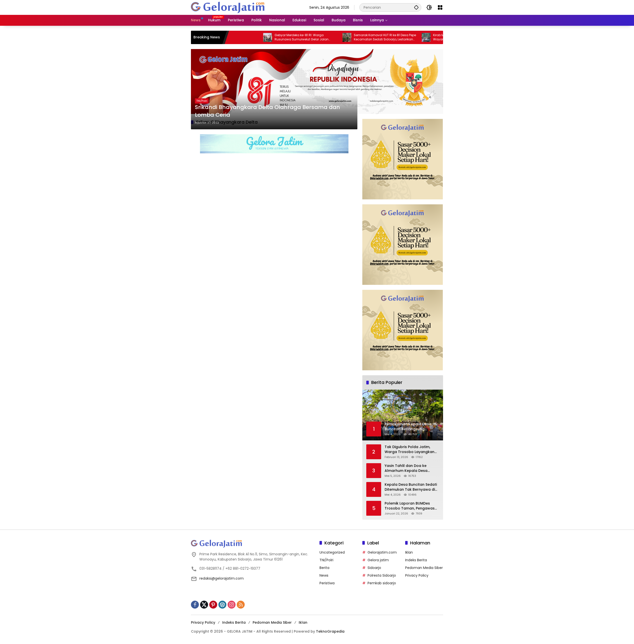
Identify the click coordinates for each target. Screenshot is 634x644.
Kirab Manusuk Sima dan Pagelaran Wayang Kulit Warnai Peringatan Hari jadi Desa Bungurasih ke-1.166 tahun (438, 37)
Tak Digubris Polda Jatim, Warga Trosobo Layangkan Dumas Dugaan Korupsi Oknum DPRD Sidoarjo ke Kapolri (409, 449)
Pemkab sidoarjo (382, 583)
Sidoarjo (374, 567)
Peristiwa (327, 583)
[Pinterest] (213, 605)
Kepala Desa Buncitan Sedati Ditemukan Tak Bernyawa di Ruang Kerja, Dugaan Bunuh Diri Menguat (411, 487)
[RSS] (241, 605)
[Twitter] (204, 605)
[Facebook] (195, 605)
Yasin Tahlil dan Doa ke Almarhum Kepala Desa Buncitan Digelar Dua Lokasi (410, 468)
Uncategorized (332, 552)
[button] (416, 7)
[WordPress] (222, 605)
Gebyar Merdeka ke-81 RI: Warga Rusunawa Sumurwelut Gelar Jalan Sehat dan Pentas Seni (276, 37)
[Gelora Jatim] (228, 7)
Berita (324, 567)
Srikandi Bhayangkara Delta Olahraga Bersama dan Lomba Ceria (267, 111)
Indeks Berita (416, 560)
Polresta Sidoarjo (382, 575)
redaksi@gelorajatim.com (221, 578)
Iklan (409, 552)
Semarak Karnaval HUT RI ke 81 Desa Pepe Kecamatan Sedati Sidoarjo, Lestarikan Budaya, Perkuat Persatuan (359, 37)
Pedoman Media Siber (424, 567)
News (323, 575)
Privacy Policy (416, 575)
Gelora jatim (378, 560)
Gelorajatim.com (382, 552)
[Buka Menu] (440, 7)
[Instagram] (232, 605)
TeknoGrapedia (330, 631)
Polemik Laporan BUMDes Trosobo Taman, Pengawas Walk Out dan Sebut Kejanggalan (410, 506)
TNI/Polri (201, 101)
